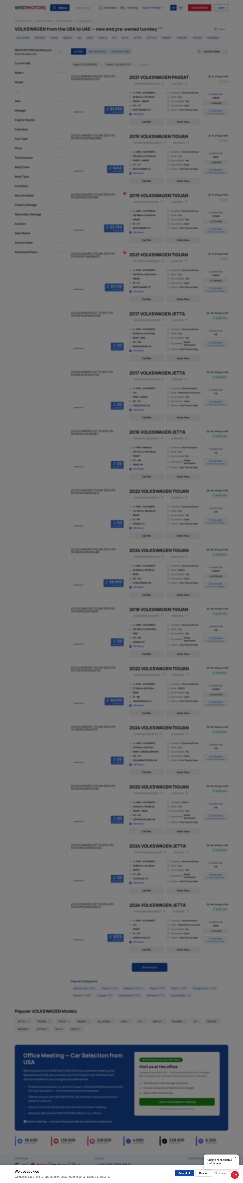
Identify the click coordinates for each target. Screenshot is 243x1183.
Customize (221, 1173)
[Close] (235, 1157)
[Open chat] (235, 1175)
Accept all (184, 1173)
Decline (203, 1173)
